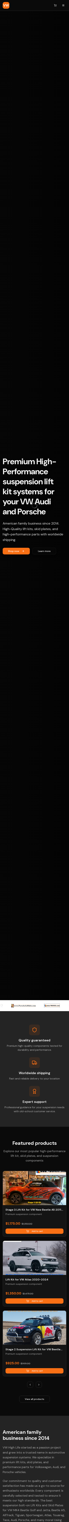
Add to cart (37, 1231)
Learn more (44, 551)
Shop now (13, 551)
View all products (34, 1399)
